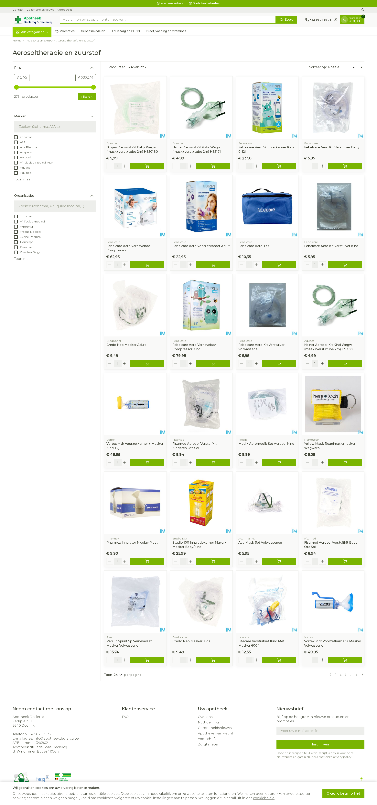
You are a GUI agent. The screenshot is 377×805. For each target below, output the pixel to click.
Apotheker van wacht (215, 733)
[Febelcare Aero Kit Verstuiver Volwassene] (267, 305)
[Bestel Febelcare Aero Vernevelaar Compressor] (147, 264)
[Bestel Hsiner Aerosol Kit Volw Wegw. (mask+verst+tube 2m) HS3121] (213, 166)
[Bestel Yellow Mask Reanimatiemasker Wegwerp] (345, 462)
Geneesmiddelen (93, 31)
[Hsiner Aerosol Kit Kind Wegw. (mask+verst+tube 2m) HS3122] (333, 305)
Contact (18, 9)
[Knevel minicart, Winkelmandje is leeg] (344, 19)
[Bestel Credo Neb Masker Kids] (213, 660)
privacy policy (342, 757)
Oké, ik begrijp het (343, 793)
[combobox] (168, 20)
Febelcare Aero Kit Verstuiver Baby (331, 147)
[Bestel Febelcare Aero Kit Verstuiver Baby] (345, 166)
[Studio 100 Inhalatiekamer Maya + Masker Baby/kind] (201, 503)
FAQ (125, 717)
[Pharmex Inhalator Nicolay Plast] (135, 503)
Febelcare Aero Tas (253, 246)
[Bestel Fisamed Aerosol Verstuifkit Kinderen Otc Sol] (213, 462)
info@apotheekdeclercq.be (56, 738)
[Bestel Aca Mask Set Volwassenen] (279, 561)
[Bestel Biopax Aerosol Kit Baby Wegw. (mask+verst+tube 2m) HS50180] (147, 166)
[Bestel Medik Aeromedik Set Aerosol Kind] (279, 462)
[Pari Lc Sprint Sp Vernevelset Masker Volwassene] (135, 602)
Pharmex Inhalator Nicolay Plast (132, 542)
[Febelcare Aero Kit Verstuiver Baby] (333, 107)
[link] (331, 674)
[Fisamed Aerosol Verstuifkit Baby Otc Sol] (333, 503)
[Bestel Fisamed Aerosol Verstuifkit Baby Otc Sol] (345, 561)
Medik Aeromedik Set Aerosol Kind (266, 444)
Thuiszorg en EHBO (126, 31)
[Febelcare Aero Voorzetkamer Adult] (201, 206)
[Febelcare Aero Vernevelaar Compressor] (135, 206)
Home (17, 40)
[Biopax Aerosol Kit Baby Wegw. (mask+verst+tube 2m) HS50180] (135, 107)
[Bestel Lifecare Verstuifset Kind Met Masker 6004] (279, 660)
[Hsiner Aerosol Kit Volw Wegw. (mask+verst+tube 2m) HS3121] (201, 107)
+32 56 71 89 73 (39, 734)
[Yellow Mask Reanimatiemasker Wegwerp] (333, 404)
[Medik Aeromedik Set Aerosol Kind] (267, 404)
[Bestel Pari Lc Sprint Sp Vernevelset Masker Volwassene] (147, 660)
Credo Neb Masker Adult (126, 345)
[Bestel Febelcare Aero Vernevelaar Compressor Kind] (213, 363)
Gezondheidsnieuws (40, 9)
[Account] (336, 20)
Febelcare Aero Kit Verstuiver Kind (331, 246)
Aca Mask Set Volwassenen (260, 542)
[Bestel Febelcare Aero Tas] (279, 264)
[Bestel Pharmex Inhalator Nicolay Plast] (147, 561)
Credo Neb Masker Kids (191, 641)
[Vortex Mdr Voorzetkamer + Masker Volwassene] (333, 602)
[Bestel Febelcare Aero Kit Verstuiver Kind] (345, 264)
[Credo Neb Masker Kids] (201, 602)
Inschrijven (320, 744)
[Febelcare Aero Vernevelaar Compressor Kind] (201, 305)
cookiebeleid (264, 798)
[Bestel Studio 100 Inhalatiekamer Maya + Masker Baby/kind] (213, 561)
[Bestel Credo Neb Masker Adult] (147, 363)
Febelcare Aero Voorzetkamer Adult (201, 246)
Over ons (205, 717)
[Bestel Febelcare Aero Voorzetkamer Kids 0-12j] (279, 166)
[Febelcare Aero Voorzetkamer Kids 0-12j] (267, 107)
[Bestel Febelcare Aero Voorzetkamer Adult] (213, 264)
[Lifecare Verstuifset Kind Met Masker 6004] (267, 602)
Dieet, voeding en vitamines (166, 31)
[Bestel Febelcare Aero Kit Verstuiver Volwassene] (279, 363)
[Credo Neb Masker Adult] (135, 305)
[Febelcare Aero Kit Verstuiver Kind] (333, 206)
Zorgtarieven (209, 744)
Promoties (67, 31)
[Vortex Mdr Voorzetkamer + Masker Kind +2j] (135, 404)
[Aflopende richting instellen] (362, 67)
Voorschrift (64, 9)
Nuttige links (208, 722)
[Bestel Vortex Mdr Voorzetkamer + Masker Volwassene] (345, 660)
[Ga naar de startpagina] (32, 20)
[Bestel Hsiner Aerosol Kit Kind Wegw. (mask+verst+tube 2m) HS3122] (345, 363)
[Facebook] (361, 779)
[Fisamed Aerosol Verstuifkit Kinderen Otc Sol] (201, 404)
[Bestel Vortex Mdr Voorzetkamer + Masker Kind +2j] (147, 462)
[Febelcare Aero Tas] (267, 206)
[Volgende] (361, 674)
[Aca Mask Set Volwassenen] (267, 503)
